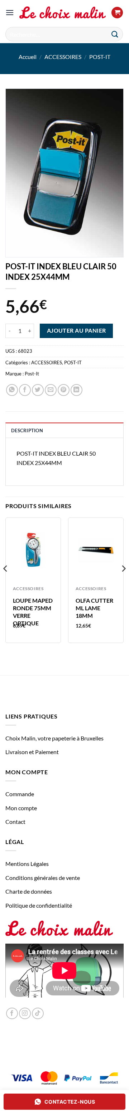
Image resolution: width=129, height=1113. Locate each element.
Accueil (28, 56)
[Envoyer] (115, 34)
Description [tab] (27, 430)
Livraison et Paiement (32, 751)
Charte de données (28, 891)
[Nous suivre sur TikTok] (38, 1014)
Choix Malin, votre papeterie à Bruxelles (54, 738)
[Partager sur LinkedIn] (76, 390)
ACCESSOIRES (62, 56)
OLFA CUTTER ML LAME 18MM (94, 608)
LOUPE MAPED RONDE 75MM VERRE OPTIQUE (33, 611)
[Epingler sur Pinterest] (64, 390)
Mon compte (21, 807)
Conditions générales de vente (42, 877)
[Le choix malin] (62, 12)
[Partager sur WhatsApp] (12, 390)
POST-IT (99, 56)
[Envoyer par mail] (51, 390)
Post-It (32, 374)
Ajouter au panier (76, 330)
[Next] (123, 583)
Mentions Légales (27, 863)
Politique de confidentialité (38, 905)
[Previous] (5, 583)
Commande (19, 793)
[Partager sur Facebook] (25, 390)
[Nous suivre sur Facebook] (12, 1014)
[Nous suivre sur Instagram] (25, 1014)
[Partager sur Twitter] (38, 390)
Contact (15, 821)
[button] (9, 12)
